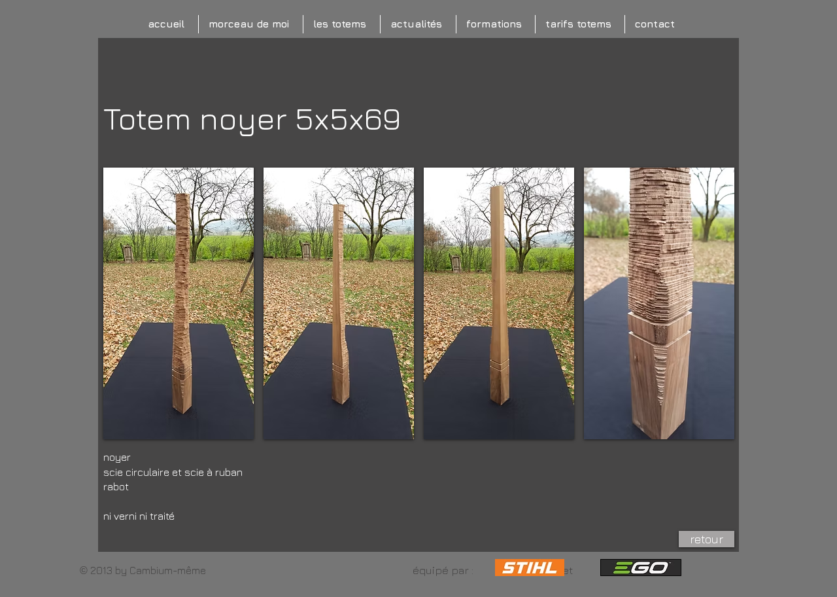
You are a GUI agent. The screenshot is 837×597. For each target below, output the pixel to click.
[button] (178, 303)
